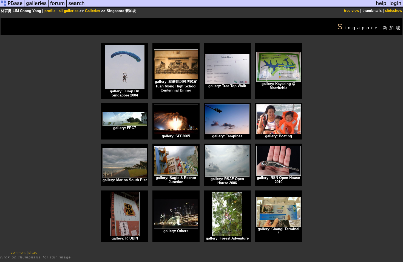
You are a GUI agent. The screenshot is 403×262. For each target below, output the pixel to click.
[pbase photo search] (76, 6)
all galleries (68, 11)
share (33, 252)
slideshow (393, 10)
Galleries (92, 11)
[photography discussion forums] (58, 6)
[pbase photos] (12, 6)
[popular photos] (230, 6)
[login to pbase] (395, 6)
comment (18, 252)
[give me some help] (381, 6)
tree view (351, 10)
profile (49, 11)
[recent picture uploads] (36, 6)
